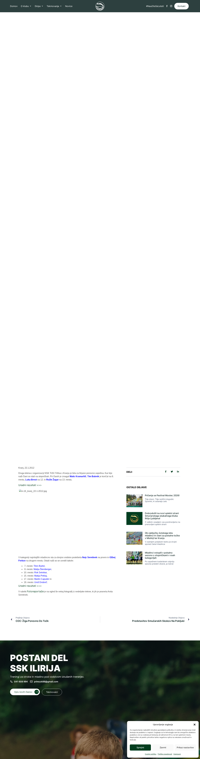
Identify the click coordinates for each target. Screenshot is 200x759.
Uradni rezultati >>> (30, 485)
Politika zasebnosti (165, 754)
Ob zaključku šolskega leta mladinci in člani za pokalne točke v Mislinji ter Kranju (162, 535)
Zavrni (163, 747)
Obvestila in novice (59, 437)
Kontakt (181, 6)
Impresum (177, 754)
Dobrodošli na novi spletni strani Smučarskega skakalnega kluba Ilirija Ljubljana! (162, 516)
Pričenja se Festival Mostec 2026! (162, 495)
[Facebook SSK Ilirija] (167, 6)
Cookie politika (150, 754)
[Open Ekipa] (42, 6)
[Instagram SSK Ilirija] (171, 6)
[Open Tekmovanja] (61, 6)
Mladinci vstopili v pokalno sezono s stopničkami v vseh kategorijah (160, 555)
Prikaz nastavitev (185, 747)
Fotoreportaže (35, 591)
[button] (194, 724)
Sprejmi (140, 747)
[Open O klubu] (30, 6)
